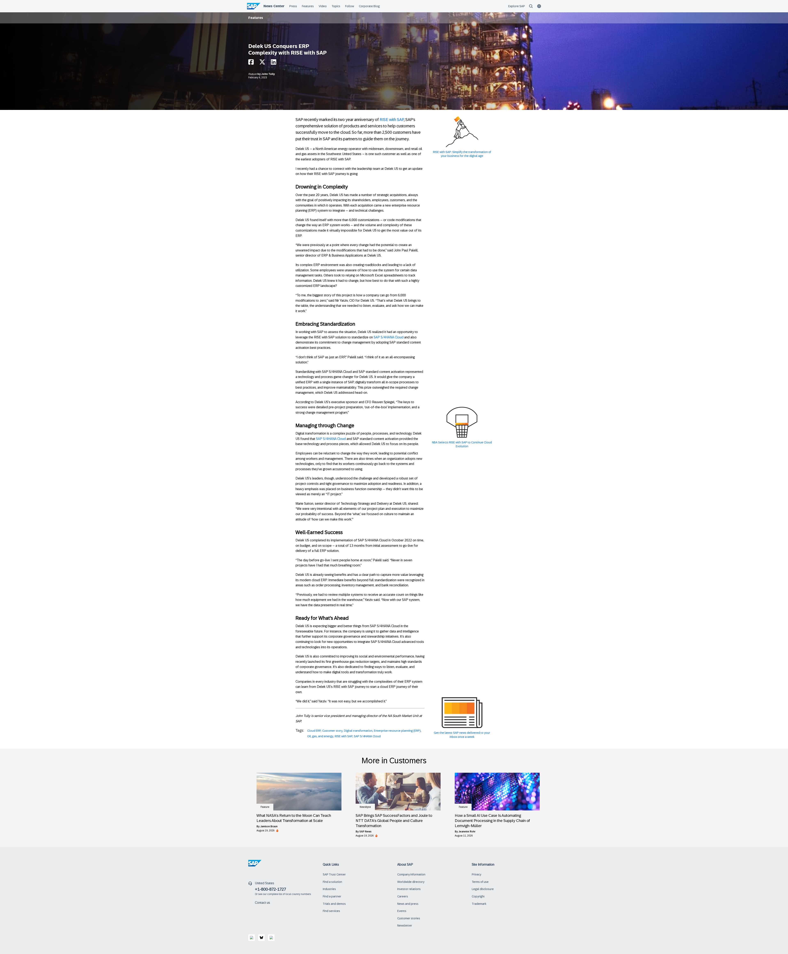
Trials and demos (334, 903)
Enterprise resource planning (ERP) (397, 730)
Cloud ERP (314, 730)
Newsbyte (365, 807)
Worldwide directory (410, 881)
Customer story (332, 730)
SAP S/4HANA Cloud (388, 337)
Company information (411, 874)
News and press (407, 903)
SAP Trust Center (334, 874)
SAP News (365, 831)
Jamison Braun (268, 826)
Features (255, 17)
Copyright (478, 896)
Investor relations (409, 889)
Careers (402, 896)
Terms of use (480, 881)
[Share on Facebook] (251, 63)
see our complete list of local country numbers (284, 894)
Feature (252, 74)
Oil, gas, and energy (320, 736)
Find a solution (332, 881)
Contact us (262, 902)
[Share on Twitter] (262, 63)
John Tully (268, 74)
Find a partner (332, 896)
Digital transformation (358, 730)
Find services (331, 911)
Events (401, 911)
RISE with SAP (392, 119)
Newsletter (404, 925)
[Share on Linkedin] (273, 63)
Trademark (479, 903)
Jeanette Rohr (466, 831)
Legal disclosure (483, 889)
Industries (329, 889)
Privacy (476, 874)
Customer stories (408, 918)
